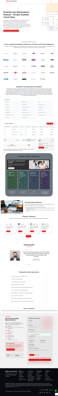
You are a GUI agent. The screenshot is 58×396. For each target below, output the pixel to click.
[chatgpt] (40, 392)
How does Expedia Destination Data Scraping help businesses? (22, 287)
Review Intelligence (31, 379)
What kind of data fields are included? (17, 284)
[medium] (47, 390)
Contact (46, 375)
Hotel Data (20, 373)
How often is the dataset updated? (17, 279)
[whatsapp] (55, 391)
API (19, 380)
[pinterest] (45, 390)
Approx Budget (42, 340)
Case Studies (39, 372)
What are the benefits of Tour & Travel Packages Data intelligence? (22, 301)
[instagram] (52, 390)
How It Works (39, 378)
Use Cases (38, 379)
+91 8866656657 (10, 334)
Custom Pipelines (30, 380)
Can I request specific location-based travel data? (19, 290)
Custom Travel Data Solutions (22, 93)
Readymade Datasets (22, 379)
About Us (46, 372)
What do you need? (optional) (34, 348)
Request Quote (41, 147)
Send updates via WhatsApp (35, 334)
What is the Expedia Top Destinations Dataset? (19, 276)
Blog (37, 374)
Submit (40, 359)
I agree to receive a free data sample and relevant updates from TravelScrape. (40, 357)
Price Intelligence (30, 372)
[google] (45, 392)
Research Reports (39, 375)
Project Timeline (31, 344)
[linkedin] (42, 390)
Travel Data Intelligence (34, 252)
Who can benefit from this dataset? (17, 295)
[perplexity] (42, 392)
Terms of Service (47, 378)
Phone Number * (31, 329)
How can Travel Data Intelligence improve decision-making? (21, 298)
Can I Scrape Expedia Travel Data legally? (18, 281)
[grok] (49, 392)
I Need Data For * (32, 340)
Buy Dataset (46, 147)
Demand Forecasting (31, 376)
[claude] (47, 392)
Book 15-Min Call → (10, 349)
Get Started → (11, 168)
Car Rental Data (21, 376)
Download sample (49, 123)
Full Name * (31, 320)
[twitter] (40, 390)
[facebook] (49, 390)
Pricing (46, 374)
